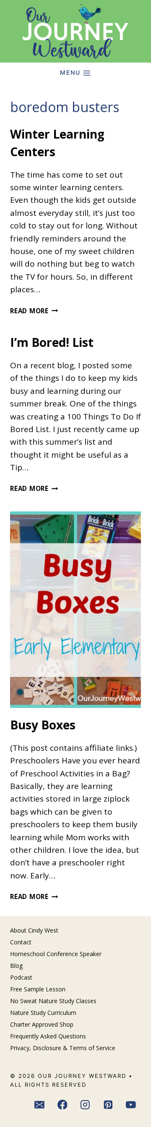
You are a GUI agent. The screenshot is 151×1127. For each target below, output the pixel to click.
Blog (16, 966)
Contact (20, 942)
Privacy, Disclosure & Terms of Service (62, 1048)
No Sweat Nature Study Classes (53, 1001)
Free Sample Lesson (37, 989)
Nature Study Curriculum (43, 1013)
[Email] (39, 1105)
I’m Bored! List (52, 342)
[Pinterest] (108, 1105)
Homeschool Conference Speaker (56, 954)
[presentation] (75, 609)
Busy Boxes (43, 725)
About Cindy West (34, 930)
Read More (34, 311)
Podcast (21, 977)
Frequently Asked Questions (48, 1036)
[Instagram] (85, 1105)
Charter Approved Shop (41, 1024)
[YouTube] (131, 1105)
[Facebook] (62, 1105)
